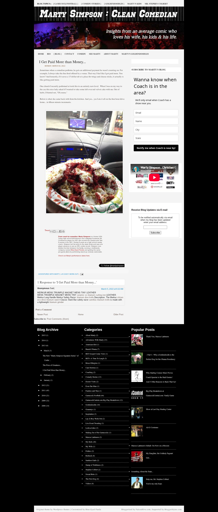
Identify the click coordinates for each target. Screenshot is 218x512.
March (46, 350)
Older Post (118, 314)
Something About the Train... (142, 471)
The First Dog (91, 478)
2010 (44, 395)
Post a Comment (44, 309)
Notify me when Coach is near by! (156, 148)
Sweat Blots (90, 474)
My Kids (89, 441)
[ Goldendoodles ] (114, 3)
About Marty (111, 54)
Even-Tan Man (91, 386)
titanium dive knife (85, 297)
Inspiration (90, 414)
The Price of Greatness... (52, 365)
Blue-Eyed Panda (77, 250)
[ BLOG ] (57, 54)
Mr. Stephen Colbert (156, 3)
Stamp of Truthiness (93, 465)
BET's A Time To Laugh (95, 358)
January (47, 380)
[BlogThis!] (54, 231)
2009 (44, 400)
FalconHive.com (143, 509)
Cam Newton (91, 367)
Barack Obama (91, 349)
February (47, 375)
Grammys (89, 409)
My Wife (89, 446)
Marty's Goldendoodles (135, 54)
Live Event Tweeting (93, 423)
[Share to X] (57, 231)
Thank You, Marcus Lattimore (157, 336)
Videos (88, 483)
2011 (44, 390)
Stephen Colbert (92, 469)
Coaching (89, 372)
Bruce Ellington (91, 363)
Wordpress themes (61, 509)
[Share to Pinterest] (63, 231)
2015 (44, 335)
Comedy (81, 54)
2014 (44, 340)
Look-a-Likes (91, 428)
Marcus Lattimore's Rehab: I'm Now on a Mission (150, 445)
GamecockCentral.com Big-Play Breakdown (102, 400)
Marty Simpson (74, 236)
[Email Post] (81, 274)
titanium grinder (56, 302)
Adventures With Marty (49, 274)
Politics (88, 451)
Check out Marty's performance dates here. (74, 256)
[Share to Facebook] (60, 231)
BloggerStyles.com (173, 509)
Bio (49, 54)
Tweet (47, 230)
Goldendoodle (91, 404)
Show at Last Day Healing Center (158, 409)
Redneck (89, 455)
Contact (69, 54)
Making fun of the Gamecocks (97, 432)
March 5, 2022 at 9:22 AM (112, 289)
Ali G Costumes (152, 427)
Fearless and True (92, 390)
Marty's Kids (134, 3)
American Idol (91, 344)
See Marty (95, 54)
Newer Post (42, 314)
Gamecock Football (93, 395)
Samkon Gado (91, 460)
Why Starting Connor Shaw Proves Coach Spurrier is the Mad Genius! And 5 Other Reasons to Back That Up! (161, 377)
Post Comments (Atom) (58, 319)
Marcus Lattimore (92, 437)
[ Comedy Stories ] (91, 3)
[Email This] (51, 231)
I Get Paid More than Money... (62, 61)
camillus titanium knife (99, 300)
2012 (44, 385)
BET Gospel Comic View (95, 353)
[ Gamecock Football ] (65, 3)
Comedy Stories (92, 377)
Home (41, 54)
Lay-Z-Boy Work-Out (69, 274)
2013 (44, 345)
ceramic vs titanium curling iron (91, 295)
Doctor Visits (91, 381)
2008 (44, 405)
